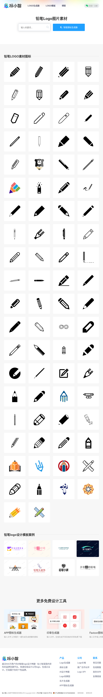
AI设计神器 (64, 671)
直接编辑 (15, 546)
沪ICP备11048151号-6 (44, 693)
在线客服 (97, 667)
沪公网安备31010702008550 (65, 693)
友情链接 (97, 676)
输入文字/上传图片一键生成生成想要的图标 (21, 637)
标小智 (4, 693)
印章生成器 (53, 632)
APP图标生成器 (12, 632)
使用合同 (89, 693)
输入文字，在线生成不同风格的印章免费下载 (64, 637)
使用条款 (81, 693)
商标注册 (64, 667)
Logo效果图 (65, 676)
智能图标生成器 (70, 27)
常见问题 (97, 662)
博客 (64, 5)
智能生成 (15, 551)
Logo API (81, 671)
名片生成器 (65, 680)
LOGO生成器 (33, 5)
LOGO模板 (51, 5)
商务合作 (97, 671)
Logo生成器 (65, 662)
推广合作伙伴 (83, 667)
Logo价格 (81, 662)
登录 (93, 5)
